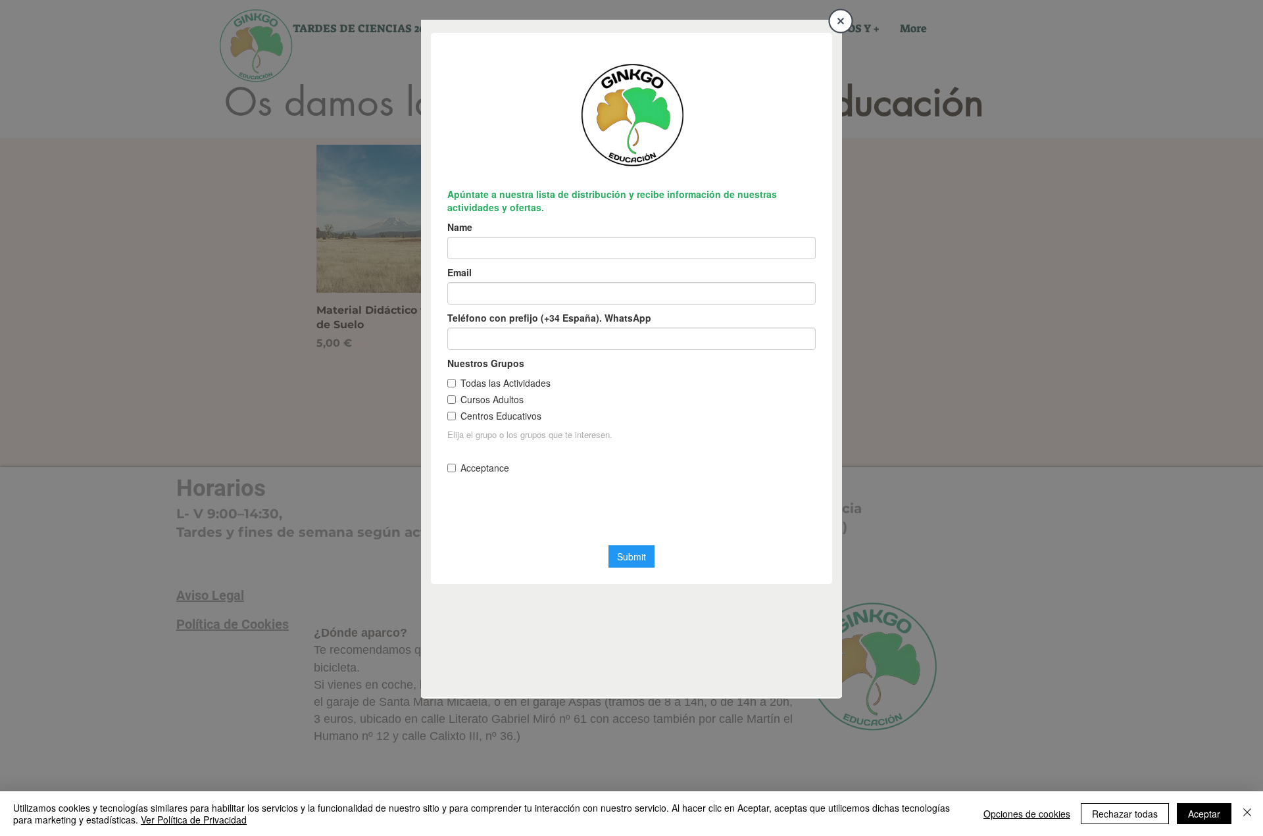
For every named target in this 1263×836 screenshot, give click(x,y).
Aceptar (1204, 813)
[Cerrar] (1247, 813)
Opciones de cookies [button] (1026, 813)
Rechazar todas (1125, 813)
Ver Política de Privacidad (194, 819)
